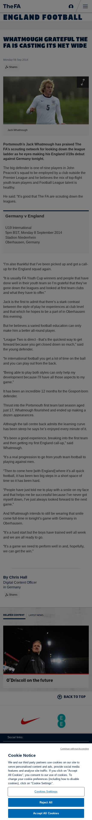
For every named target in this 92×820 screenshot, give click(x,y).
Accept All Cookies (46, 813)
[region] (46, 781)
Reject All (46, 802)
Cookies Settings (45, 791)
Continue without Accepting (74, 748)
